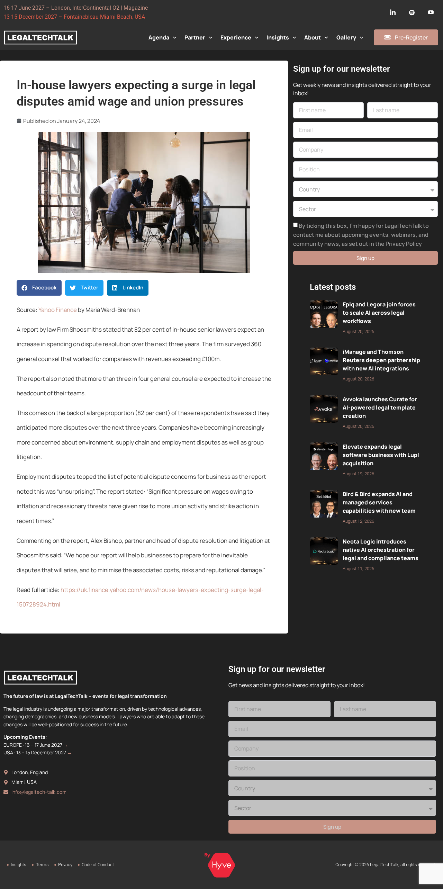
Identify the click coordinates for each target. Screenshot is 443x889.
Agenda (158, 37)
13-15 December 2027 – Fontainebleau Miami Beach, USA (74, 17)
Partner (194, 37)
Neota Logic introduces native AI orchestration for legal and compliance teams (380, 550)
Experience (235, 37)
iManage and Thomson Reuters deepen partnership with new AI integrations (381, 360)
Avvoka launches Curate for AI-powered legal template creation (380, 407)
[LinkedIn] (393, 12)
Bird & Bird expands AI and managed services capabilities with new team (379, 502)
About (312, 37)
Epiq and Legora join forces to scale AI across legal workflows (379, 312)
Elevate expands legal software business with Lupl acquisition (381, 455)
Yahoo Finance (57, 310)
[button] (39, 288)
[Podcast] (412, 12)
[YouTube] (431, 12)
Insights (277, 37)
